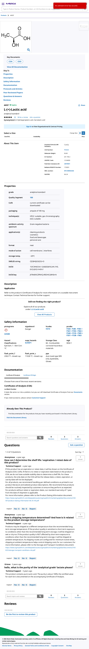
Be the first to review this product (21, 614)
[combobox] (44, 9)
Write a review (23, 117)
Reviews (7, 100)
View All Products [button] (44, 314)
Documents (78, 392)
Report (33, 509)
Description (8, 78)
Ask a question (35, 117)
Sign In (28, 126)
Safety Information (11, 81)
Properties (8, 74)
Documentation (10, 85)
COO (19, 61)
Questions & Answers (12, 96)
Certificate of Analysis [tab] (13, 375)
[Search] (84, 9)
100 (31, 197)
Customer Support (39, 398)
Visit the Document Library (16, 417)
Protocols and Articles (12, 89)
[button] (80, 458)
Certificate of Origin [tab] (29, 375)
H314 (48, 329)
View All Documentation (17, 67)
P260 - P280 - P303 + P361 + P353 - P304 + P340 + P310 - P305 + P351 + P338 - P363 (75, 332)
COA (10, 61)
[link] (11, 432)
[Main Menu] (3, 3)
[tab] (5, 15)
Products (4, 15)
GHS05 (7, 334)
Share (83, 105)
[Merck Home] (11, 3)
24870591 (67, 164)
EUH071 (28, 343)
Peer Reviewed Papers (13, 92)
